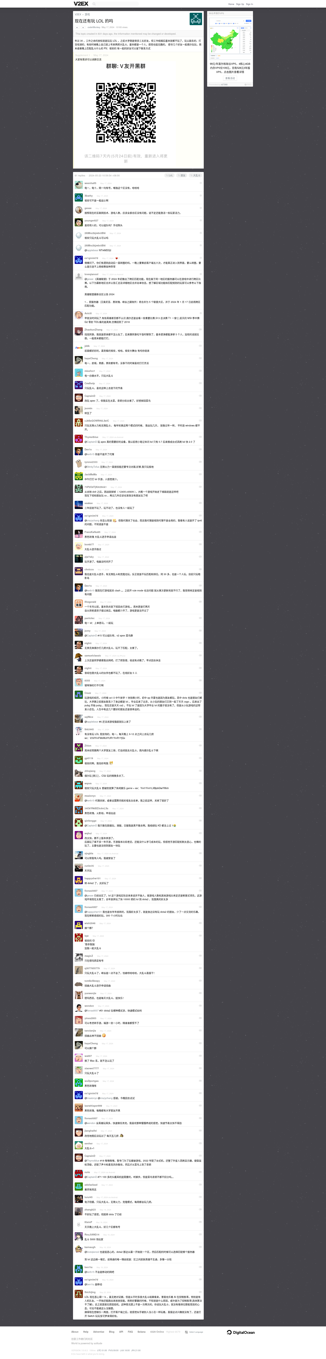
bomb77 (89, 544)
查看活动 (230, 78)
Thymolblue (91, 437)
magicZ (89, 955)
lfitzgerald (90, 601)
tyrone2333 (91, 462)
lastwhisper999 (93, 1105)
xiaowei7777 (92, 1068)
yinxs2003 (90, 1018)
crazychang (93, 520)
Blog (111, 1331)
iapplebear (92, 250)
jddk (87, 346)
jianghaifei (91, 1130)
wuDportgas (92, 1081)
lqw (87, 935)
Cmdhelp (90, 383)
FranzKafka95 (92, 532)
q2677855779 (92, 968)
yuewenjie (90, 993)
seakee (89, 503)
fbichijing (90, 1292)
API (121, 1331)
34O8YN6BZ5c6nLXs (96, 808)
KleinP (88, 1222)
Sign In (249, 4)
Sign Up (240, 4)
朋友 (182, 175)
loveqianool (91, 274)
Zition (88, 745)
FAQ (130, 1331)
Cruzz (88, 693)
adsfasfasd (91, 1184)
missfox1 (90, 371)
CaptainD (90, 395)
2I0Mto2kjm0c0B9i (95, 233)
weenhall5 (90, 183)
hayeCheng (91, 358)
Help (85, 1331)
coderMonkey (94, 27)
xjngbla (89, 853)
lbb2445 (89, 729)
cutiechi (89, 865)
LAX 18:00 (125, 1350)
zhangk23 (90, 1209)
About (74, 1331)
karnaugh (90, 1247)
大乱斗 (196, 175)
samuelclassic (93, 655)
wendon (89, 1005)
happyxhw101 (93, 878)
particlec (90, 618)
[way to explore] (81, 4)
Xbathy (89, 195)
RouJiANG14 (92, 1234)
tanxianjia (90, 1030)
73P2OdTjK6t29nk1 (96, 487)
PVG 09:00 (113, 1350)
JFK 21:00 (136, 1350)
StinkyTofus (93, 466)
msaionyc (90, 795)
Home (231, 4)
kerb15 (90, 454)
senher (89, 1143)
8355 (87, 680)
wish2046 (90, 923)
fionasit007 (91, 890)
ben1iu (89, 1267)
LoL (170, 175)
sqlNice (89, 717)
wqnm (88, 783)
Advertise (98, 1331)
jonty (87, 630)
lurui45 (89, 1197)
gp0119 (89, 758)
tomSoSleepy (92, 980)
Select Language (195, 1331)
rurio (87, 1172)
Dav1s (88, 449)
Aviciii (88, 313)
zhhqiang (90, 771)
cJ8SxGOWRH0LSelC (97, 420)
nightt (88, 643)
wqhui (88, 833)
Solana (142, 1331)
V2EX (78, 14)
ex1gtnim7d (91, 258)
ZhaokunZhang (93, 329)
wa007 (88, 1056)
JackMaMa (91, 474)
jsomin (88, 408)
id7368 (224, 84)
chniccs (89, 569)
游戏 (87, 14)
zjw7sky (89, 556)
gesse (88, 208)
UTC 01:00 (102, 1350)
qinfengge (90, 820)
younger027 (91, 220)
